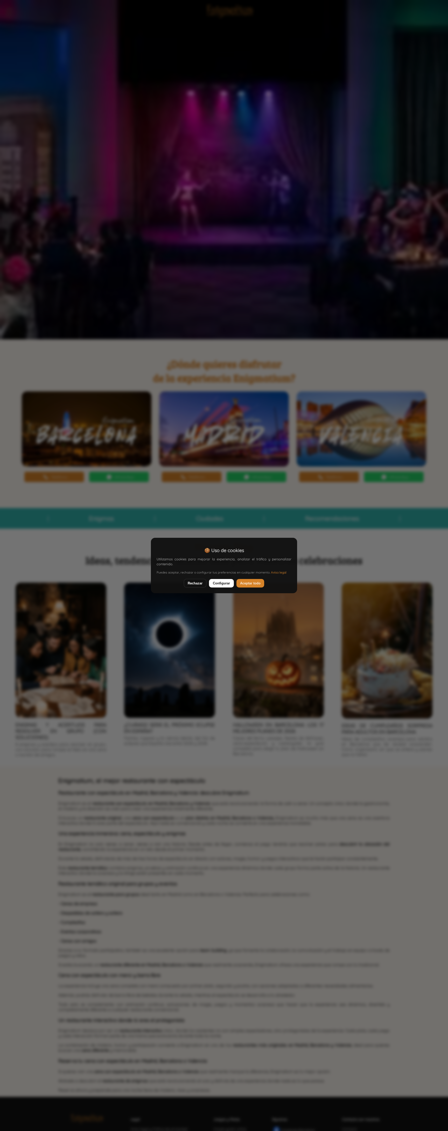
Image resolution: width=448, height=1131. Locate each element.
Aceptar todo (250, 583)
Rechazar (195, 583)
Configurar (221, 583)
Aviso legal (278, 572)
